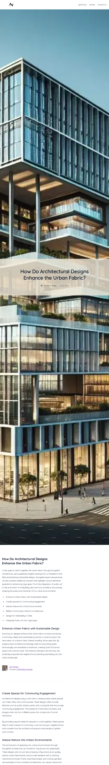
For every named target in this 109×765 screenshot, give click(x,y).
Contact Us (102, 5)
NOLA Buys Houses (24, 669)
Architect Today (50, 286)
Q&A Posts (82, 5)
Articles (92, 5)
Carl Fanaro (14, 667)
